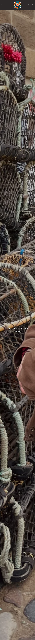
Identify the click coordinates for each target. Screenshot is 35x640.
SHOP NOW (17, 331)
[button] (2, 5)
